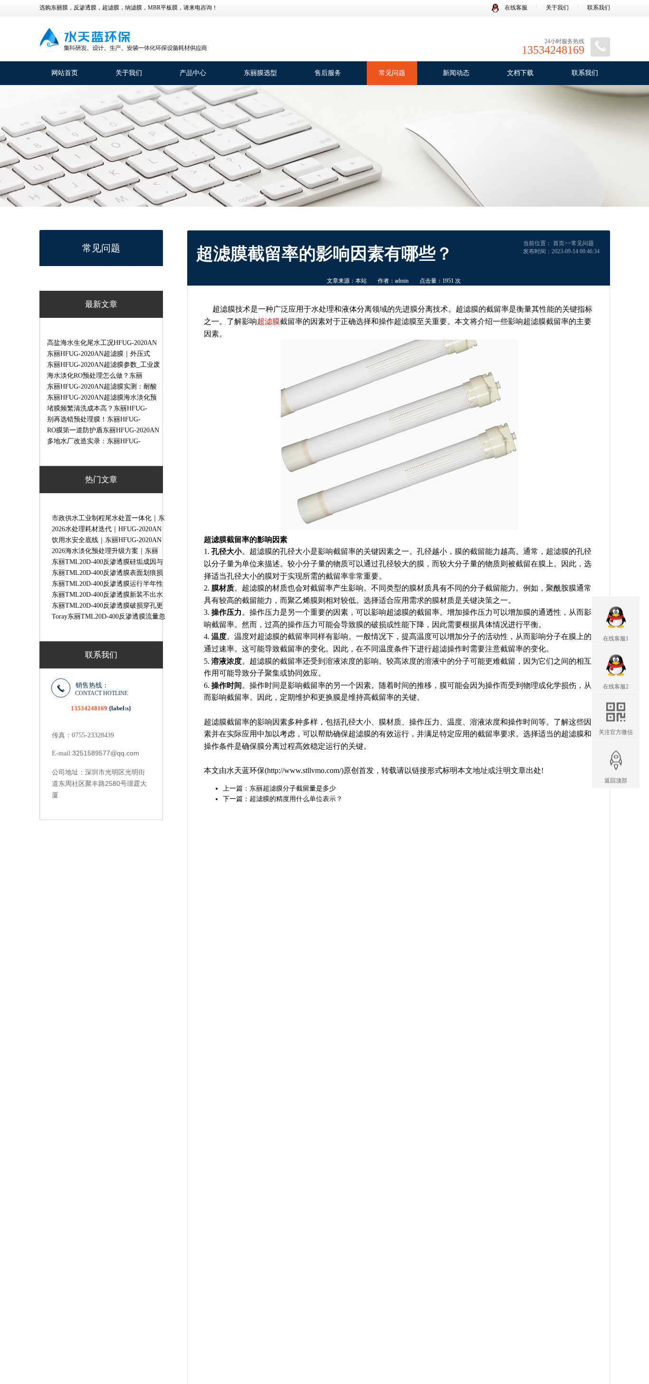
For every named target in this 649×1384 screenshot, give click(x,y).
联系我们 (598, 7)
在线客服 (515, 7)
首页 (558, 243)
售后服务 (328, 72)
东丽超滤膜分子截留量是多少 (292, 788)
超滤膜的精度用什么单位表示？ (296, 798)
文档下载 (520, 72)
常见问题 (392, 72)
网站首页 (64, 72)
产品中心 (193, 72)
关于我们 (557, 7)
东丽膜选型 (260, 72)
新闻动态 (456, 72)
